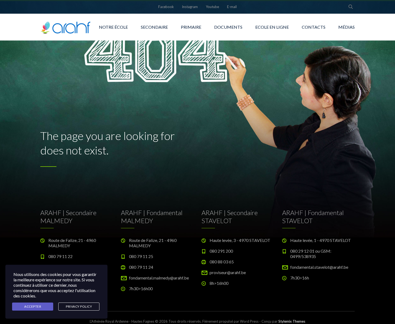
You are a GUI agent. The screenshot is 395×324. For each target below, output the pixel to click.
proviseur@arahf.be (228, 272)
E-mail (232, 7)
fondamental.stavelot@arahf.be (319, 267)
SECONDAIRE (154, 27)
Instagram (190, 7)
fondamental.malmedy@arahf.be (159, 277)
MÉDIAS (346, 27)
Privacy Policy (79, 306)
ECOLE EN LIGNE (272, 27)
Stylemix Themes (291, 321)
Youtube (212, 7)
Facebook (166, 7)
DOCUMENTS (228, 27)
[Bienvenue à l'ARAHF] (65, 27)
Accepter (32, 306)
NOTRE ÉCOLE (113, 27)
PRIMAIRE (191, 27)
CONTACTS (313, 27)
